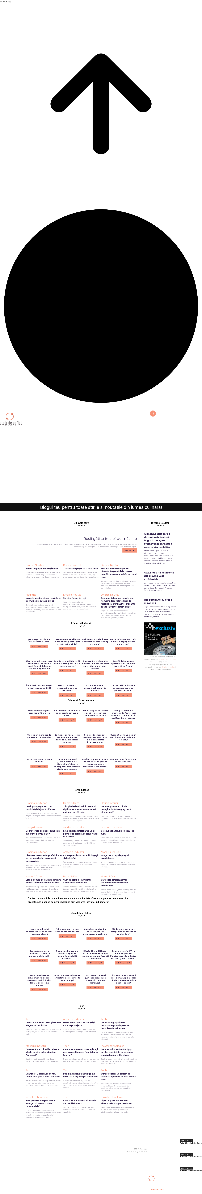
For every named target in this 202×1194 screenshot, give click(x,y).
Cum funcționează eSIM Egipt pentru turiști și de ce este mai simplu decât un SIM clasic (117, 1052)
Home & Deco (71, 803)
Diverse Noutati (101, 487)
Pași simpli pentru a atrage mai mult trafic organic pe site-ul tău (80, 1075)
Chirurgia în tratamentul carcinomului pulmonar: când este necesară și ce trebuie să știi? (123, 979)
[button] (153, 413)
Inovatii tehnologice (112, 1046)
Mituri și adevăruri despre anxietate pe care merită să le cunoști (67, 977)
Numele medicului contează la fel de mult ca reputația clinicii (39, 931)
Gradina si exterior (36, 803)
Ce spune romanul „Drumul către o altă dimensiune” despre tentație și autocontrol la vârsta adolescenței (67, 764)
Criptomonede (168, 667)
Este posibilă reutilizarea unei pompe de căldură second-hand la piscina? (80, 834)
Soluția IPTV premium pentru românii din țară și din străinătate (43, 1075)
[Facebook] (126, 1155)
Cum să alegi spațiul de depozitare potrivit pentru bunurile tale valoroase (115, 1025)
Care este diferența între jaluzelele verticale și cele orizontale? (114, 883)
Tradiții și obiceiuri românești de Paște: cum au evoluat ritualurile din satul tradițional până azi (123, 714)
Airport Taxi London (167, 659)
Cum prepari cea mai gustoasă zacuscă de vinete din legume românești (95, 979)
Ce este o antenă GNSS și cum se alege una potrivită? (43, 1024)
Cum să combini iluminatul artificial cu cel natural (77, 881)
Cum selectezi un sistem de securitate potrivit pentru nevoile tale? (118, 1076)
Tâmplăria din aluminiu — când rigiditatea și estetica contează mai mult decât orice (79, 809)
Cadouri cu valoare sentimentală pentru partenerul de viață (39, 953)
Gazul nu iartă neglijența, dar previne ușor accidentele (159, 576)
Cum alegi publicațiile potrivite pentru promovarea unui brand (95, 931)
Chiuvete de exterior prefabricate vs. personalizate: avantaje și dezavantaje (44, 858)
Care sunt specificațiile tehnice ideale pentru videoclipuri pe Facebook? (42, 1052)
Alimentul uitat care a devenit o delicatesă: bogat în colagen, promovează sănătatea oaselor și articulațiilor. (158, 540)
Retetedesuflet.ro (157, 1189)
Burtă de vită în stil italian (101, 493)
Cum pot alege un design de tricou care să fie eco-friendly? (123, 737)
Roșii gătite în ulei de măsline (110, 538)
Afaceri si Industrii (73, 852)
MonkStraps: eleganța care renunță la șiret (39, 711)
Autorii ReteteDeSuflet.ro (93, 499)
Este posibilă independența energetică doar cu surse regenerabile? (40, 1103)
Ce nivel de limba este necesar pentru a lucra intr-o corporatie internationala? (95, 738)
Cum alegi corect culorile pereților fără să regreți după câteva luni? (116, 809)
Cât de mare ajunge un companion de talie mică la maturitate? (123, 931)
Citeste (130, 550)
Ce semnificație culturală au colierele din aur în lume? (67, 713)
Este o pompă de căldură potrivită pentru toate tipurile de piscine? (44, 881)
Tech (28, 1019)
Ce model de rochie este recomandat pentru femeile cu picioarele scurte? (67, 738)
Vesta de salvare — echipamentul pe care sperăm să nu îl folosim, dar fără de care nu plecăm (39, 980)
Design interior (109, 803)
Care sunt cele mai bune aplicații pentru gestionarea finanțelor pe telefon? (80, 1052)
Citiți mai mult (39, 717)
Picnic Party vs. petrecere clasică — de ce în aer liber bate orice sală (95, 713)
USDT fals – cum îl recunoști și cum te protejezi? (79, 1024)
